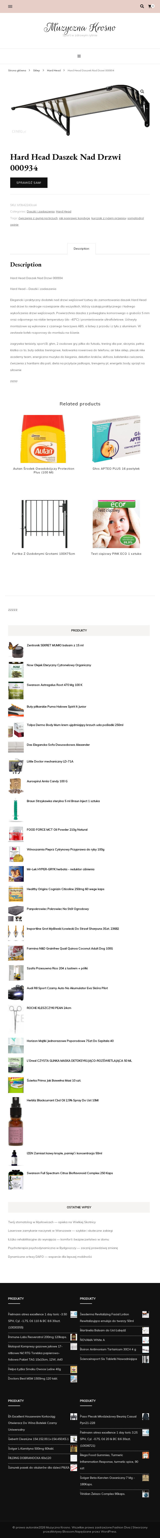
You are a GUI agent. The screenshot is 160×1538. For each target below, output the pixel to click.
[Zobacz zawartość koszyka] (150, 6)
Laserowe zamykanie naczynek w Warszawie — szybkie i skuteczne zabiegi (60, 1230)
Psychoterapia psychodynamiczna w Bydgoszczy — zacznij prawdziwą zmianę (63, 1248)
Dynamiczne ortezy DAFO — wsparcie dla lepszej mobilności (50, 1257)
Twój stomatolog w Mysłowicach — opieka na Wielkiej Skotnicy (52, 1222)
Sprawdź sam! (28, 183)
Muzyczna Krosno (80, 27)
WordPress (108, 1531)
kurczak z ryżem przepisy (108, 218)
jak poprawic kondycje (74, 218)
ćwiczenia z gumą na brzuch (38, 218)
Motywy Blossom (62, 1531)
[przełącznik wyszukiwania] (142, 6)
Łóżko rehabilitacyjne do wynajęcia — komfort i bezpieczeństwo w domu (58, 1239)
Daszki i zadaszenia (41, 211)
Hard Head (63, 211)
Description (81, 248)
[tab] (81, 248)
